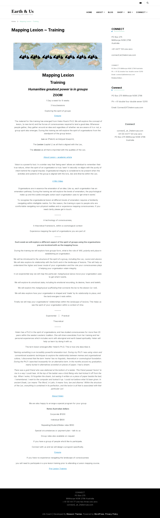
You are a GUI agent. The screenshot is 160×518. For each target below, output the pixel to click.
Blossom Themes (74, 514)
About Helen (57, 396)
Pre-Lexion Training (58, 468)
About (99, 12)
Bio (129, 12)
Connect (141, 12)
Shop (120, 12)
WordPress (99, 514)
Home (89, 12)
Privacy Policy (117, 78)
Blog (110, 12)
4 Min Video (57, 181)
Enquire (57, 116)
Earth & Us (22, 11)
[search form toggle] (148, 3)
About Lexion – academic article (58, 157)
